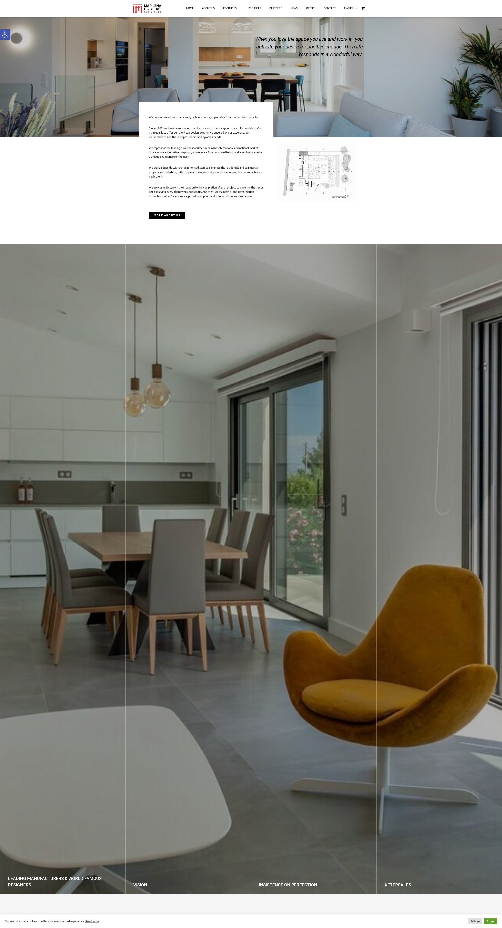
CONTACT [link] (330, 8)
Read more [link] (92, 921)
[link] (5, 34)
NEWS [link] (294, 8)
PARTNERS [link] (275, 8)
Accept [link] (491, 921)
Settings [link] (475, 921)
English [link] (349, 8)
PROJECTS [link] (254, 8)
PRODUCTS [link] (230, 8)
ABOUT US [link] (208, 8)
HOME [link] (190, 8)
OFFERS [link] (310, 8)
